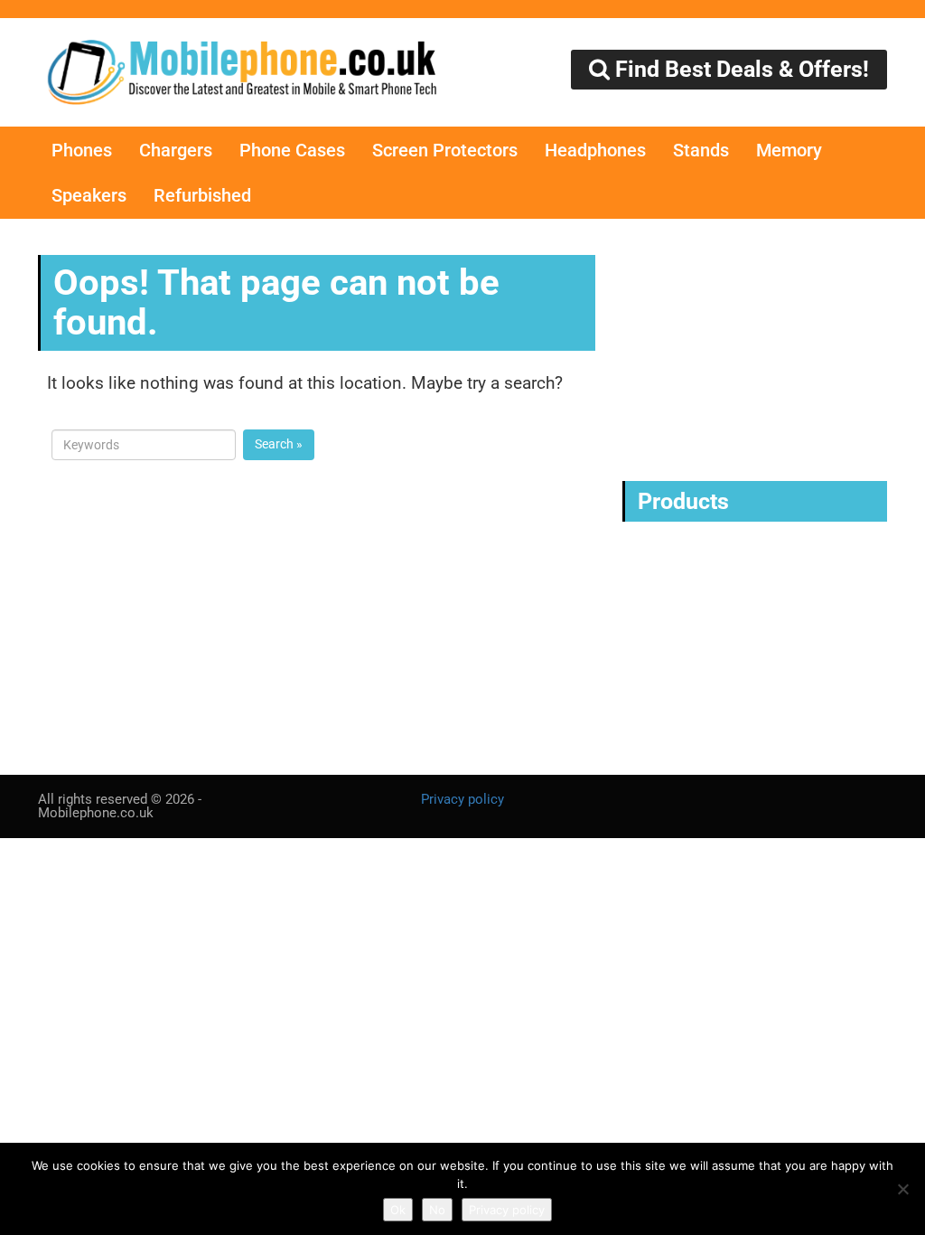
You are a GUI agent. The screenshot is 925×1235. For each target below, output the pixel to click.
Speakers (88, 195)
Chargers (175, 150)
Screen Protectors (445, 150)
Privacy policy (462, 799)
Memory (789, 150)
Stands (701, 150)
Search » (279, 444)
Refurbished (202, 195)
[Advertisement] (759, 350)
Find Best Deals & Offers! (739, 69)
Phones (81, 150)
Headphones (595, 150)
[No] (902, 1189)
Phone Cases (292, 150)
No (437, 1209)
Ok (398, 1209)
